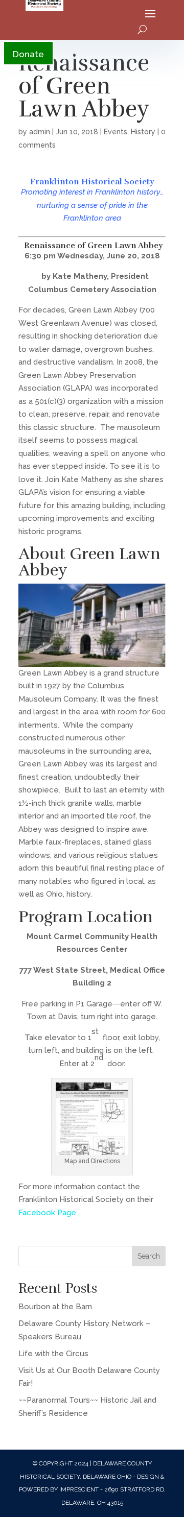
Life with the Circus (53, 1353)
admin (39, 132)
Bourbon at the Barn (55, 1306)
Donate (28, 54)
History (143, 132)
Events (115, 132)
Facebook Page (47, 1212)
